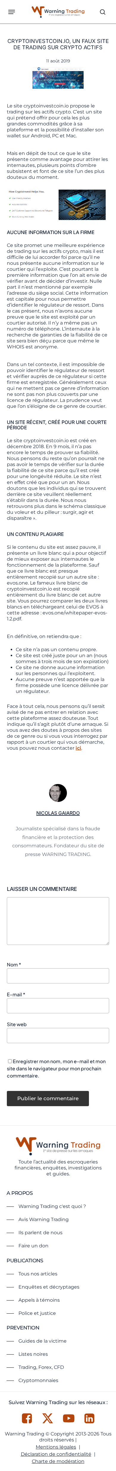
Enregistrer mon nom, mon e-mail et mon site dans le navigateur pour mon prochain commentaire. (56, 1068)
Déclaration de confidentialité (56, 1454)
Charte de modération (58, 1461)
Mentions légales (56, 1447)
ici (78, 748)
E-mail (16, 994)
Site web (17, 1024)
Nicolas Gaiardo (58, 813)
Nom (14, 964)
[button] (11, 12)
